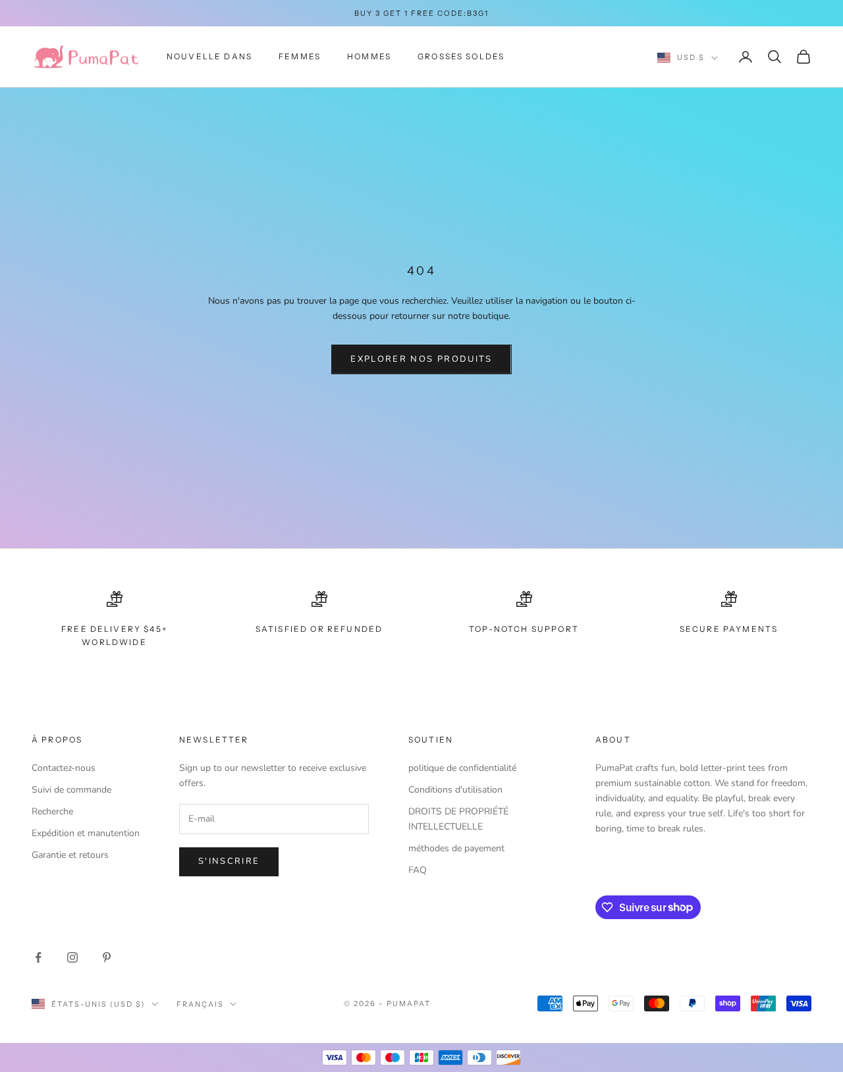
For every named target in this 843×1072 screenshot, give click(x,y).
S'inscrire (228, 861)
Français (200, 1004)
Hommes (369, 56)
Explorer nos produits (421, 359)
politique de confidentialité (462, 768)
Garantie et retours (70, 855)
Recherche (52, 811)
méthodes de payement (456, 848)
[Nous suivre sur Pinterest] (106, 957)
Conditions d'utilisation (455, 789)
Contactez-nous (63, 768)
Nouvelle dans (209, 56)
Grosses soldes (461, 56)
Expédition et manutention (86, 833)
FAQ (417, 870)
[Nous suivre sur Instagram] (72, 957)
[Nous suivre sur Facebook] (38, 957)
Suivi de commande (71, 789)
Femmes (300, 56)
